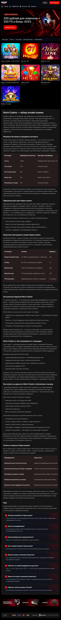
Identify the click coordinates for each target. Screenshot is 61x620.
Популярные (38, 39)
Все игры (5, 39)
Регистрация (54, 2)
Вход (45, 2)
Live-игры (19, 39)
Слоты (12, 39)
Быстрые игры (28, 39)
